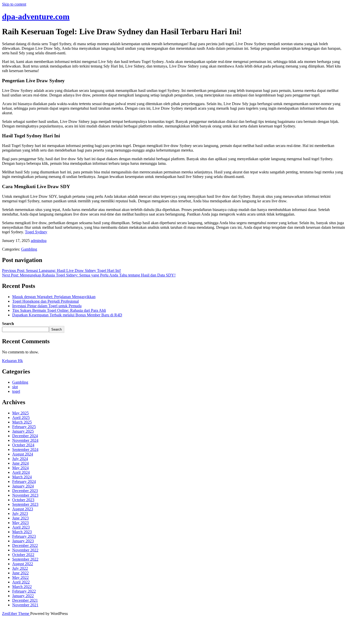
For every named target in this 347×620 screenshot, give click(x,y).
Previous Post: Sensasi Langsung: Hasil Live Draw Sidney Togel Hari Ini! (61, 270)
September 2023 (25, 504)
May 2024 (20, 468)
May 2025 (20, 413)
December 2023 (25, 490)
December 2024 (25, 436)
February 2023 (24, 536)
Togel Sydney (36, 232)
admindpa (38, 240)
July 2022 (20, 568)
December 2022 (25, 545)
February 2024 (24, 481)
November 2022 (25, 550)
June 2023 (20, 518)
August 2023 (22, 509)
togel (16, 391)
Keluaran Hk (12, 360)
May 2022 (20, 577)
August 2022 (22, 564)
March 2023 (22, 532)
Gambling (29, 249)
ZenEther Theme (16, 613)
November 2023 (25, 495)
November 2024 (25, 440)
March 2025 (22, 422)
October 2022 (23, 554)
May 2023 (20, 522)
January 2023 (23, 541)
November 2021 (25, 605)
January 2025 (23, 431)
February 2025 (24, 427)
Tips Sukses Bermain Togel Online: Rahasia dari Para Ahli (59, 310)
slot (15, 387)
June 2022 (20, 573)
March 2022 (22, 586)
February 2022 (24, 591)
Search (8, 323)
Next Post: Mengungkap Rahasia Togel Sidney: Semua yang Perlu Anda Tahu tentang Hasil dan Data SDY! (89, 275)
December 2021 (25, 600)
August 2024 (22, 454)
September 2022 (25, 559)
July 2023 (20, 513)
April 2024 (21, 472)
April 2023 (21, 527)
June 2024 (20, 463)
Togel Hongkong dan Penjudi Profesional (45, 301)
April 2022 (21, 582)
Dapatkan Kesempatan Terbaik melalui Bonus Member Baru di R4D (67, 315)
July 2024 (20, 458)
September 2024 (25, 449)
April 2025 (21, 417)
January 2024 (23, 486)
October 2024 (23, 445)
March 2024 (22, 477)
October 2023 (23, 500)
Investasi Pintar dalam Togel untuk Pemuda (47, 306)
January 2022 (23, 596)
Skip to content (14, 4)
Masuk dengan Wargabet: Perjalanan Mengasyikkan (54, 297)
